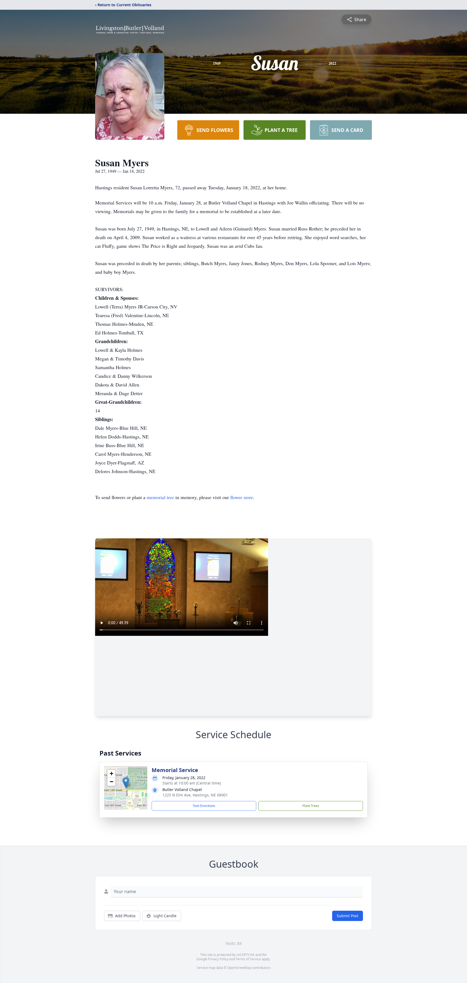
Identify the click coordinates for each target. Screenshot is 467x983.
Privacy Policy (218, 959)
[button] (125, 782)
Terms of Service (248, 959)
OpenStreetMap (239, 967)
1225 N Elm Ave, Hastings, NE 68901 (195, 795)
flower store (241, 497)
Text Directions (204, 805)
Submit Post (347, 915)
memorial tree (160, 497)
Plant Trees (310, 805)
